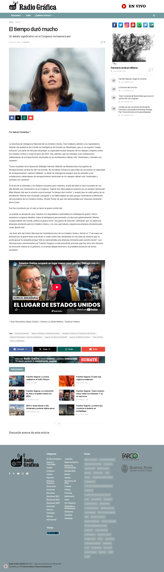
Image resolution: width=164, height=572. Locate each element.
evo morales (90, 512)
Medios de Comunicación (70, 467)
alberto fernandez (107, 459)
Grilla (28, 15)
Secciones (15, 15)
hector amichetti (108, 521)
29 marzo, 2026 (32, 400)
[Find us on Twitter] (14, 473)
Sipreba (102, 552)
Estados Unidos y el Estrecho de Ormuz (79, 333)
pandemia (110, 539)
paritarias (107, 543)
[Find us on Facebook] (9, 473)
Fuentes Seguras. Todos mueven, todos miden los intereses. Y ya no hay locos (90, 394)
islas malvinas (101, 530)
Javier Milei (90, 534)
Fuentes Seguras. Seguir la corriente (132, 79)
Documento (51, 486)
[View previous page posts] (55, 423)
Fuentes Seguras (92, 521)
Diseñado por (30, 567)
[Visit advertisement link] (57, 359)
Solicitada (69, 518)
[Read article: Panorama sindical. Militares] (133, 49)
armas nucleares (22, 333)
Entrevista (51, 506)
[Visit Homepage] (33, 6)
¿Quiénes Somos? (43, 15)
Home (11, 22)
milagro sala (90, 539)
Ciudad (49, 468)
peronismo (96, 548)
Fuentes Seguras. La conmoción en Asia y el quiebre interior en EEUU (40, 394)
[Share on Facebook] (12, 117)
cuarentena (96, 499)
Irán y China (98, 337)
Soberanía (69, 512)
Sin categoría (70, 503)
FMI (86, 517)
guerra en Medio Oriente (80, 337)
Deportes (50, 478)
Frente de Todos (97, 517)
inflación (88, 530)
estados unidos (107, 508)
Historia (50, 516)
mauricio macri (104, 534)
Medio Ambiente (71, 462)
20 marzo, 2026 (14, 42)
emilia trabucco (91, 508)
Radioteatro (69, 496)
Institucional (51, 520)
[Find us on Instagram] (23, 473)
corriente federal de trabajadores (98, 486)
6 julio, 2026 (32, 383)
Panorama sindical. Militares (124, 67)
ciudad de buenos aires (102, 477)
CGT (107, 473)
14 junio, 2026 (82, 383)
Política (67, 490)
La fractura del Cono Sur (128, 87)
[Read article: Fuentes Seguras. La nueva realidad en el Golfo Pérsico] (16, 380)
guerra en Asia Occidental (56, 337)
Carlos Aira (98, 473)
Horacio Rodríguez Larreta (95, 526)
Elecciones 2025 (53, 503)
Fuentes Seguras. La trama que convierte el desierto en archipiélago (89, 408)
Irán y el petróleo (17, 341)
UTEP (87, 556)
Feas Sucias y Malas (106, 512)
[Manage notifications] (6, 566)
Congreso (50, 471)
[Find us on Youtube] (18, 473)
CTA (86, 499)
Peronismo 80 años (70, 482)
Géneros (50, 510)
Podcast (68, 486)
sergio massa (90, 552)
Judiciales (69, 459)
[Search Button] (154, 15)
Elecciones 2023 (53, 500)
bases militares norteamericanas (46, 333)
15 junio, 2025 (82, 414)
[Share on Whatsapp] (24, 117)
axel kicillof (90, 468)
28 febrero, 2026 (33, 412)
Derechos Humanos (50, 482)
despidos (107, 499)
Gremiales (51, 513)
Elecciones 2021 (53, 496)
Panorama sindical (92, 543)
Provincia (68, 493)
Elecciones (51, 493)
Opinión (18, 22)
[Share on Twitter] (18, 117)
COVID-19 (88, 490)
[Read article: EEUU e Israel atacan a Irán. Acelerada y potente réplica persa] (16, 409)
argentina (108, 464)
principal (107, 548)
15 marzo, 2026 (82, 400)
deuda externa (91, 504)
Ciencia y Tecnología (51, 463)
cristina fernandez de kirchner (97, 495)
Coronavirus (90, 482)
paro (87, 548)
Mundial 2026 (70, 471)
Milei (100, 539)
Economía (51, 490)
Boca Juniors (103, 468)
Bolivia (87, 473)
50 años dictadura (54, 459)
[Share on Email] (30, 117)
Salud (67, 500)
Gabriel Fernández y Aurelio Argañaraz (26, 337)
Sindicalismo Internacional (70, 507)
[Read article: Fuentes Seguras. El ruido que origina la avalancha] (66, 380)
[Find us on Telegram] (27, 473)
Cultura (49, 474)
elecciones (104, 504)
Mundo (67, 474)
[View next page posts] (59, 423)
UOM (110, 552)
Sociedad (68, 515)
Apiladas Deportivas (93, 464)
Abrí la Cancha (91, 459)
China (87, 477)
